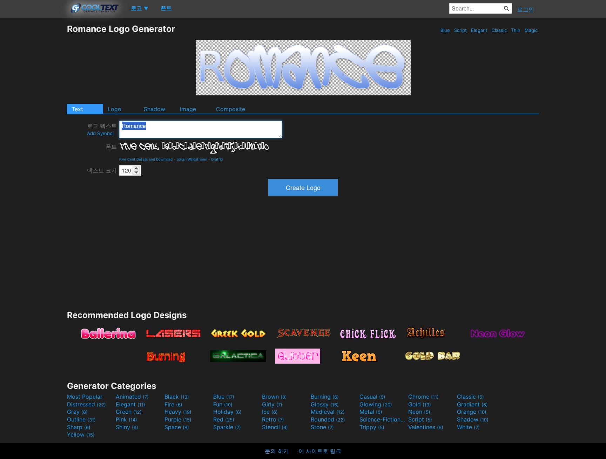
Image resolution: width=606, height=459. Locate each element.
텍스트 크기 (102, 170)
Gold (419, 404)
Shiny (127, 427)
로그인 (525, 9)
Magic (531, 30)
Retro (273, 419)
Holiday (227, 411)
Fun (223, 404)
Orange (471, 411)
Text (77, 109)
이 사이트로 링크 (319, 450)
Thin (516, 30)
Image (188, 109)
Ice (270, 411)
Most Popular (84, 396)
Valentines (425, 427)
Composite (230, 109)
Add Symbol (100, 133)
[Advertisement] (33, 128)
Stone (322, 427)
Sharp (78, 427)
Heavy (177, 411)
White (468, 427)
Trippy (371, 427)
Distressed (86, 404)
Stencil (275, 427)
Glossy (325, 404)
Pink (126, 419)
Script (460, 30)
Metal (370, 411)
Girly (272, 404)
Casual (372, 396)
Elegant (479, 30)
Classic (499, 30)
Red (223, 419)
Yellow (81, 434)
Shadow (154, 109)
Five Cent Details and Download (146, 159)
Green (129, 411)
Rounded (328, 419)
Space (176, 427)
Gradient (472, 404)
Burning (325, 396)
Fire (173, 404)
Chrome (423, 396)
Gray (77, 411)
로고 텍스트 (102, 129)
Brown (274, 396)
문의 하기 (277, 450)
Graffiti (217, 159)
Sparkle (227, 427)
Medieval (328, 411)
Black (176, 396)
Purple (177, 419)
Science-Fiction (382, 419)
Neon (419, 411)
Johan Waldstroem (191, 159)
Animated (132, 396)
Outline (81, 419)
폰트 (111, 146)
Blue (445, 30)
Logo (114, 109)
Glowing (375, 404)
